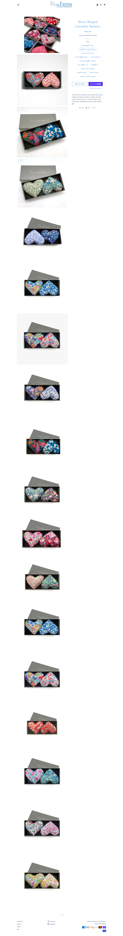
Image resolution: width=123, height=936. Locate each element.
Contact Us (20, 921)
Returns (19, 924)
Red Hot (94, 65)
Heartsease (95, 57)
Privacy (19, 926)
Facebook (52, 921)
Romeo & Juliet (88, 45)
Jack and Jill (83, 65)
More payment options (95, 88)
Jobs (18, 929)
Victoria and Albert (88, 61)
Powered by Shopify (100, 923)
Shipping (81, 35)
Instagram (52, 924)
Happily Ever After (88, 76)
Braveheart (82, 72)
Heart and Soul (87, 53)
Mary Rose (94, 72)
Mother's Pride (81, 57)
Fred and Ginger (88, 68)
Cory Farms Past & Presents (98, 921)
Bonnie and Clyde (87, 49)
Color (87, 41)
